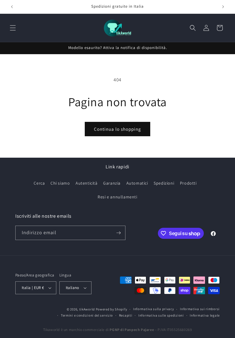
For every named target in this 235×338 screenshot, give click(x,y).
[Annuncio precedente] (12, 6)
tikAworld (87, 309)
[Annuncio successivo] (223, 6)
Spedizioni (164, 183)
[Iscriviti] (118, 233)
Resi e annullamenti (117, 197)
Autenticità (87, 183)
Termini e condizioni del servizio (87, 315)
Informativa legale (205, 315)
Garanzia (112, 183)
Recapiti (125, 315)
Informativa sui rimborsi (200, 309)
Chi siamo (60, 183)
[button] (13, 28)
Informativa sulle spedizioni (161, 315)
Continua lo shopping (117, 129)
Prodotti (188, 183)
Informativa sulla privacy (153, 309)
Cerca (39, 183)
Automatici (137, 183)
